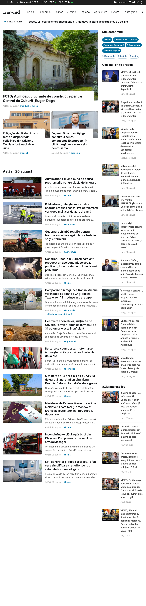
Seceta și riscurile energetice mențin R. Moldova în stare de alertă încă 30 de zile (78, 21)
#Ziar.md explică (113, 386)
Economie (44, 11)
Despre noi (120, 2)
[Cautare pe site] (142, 12)
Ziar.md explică (111, 50)
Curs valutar (134, 45)
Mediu (134, 56)
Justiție (71, 11)
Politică (58, 11)
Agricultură (100, 11)
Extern (115, 11)
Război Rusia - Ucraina (125, 39)
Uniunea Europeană (113, 45)
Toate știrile (130, 11)
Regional (85, 11)
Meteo (107, 39)
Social (31, 11)
